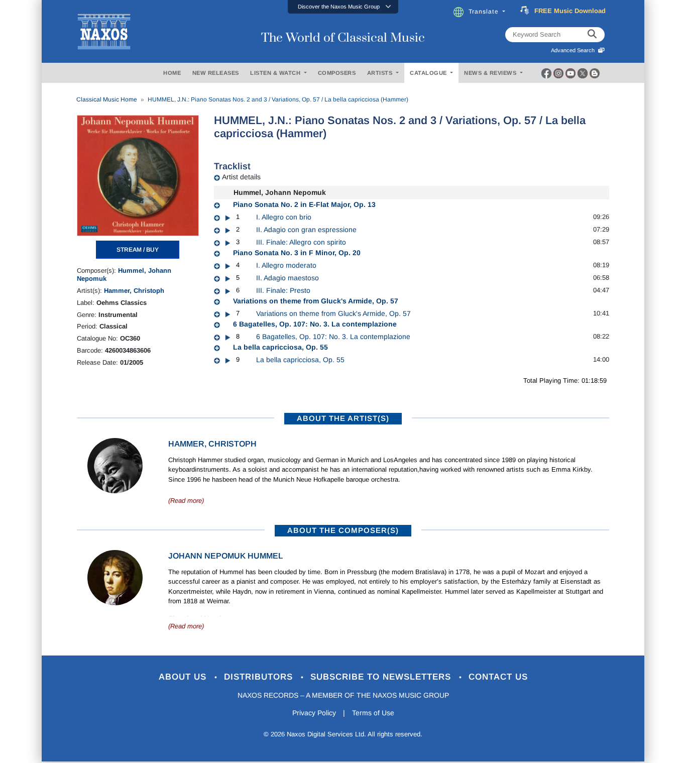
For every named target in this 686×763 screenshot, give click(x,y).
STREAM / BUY (138, 249)
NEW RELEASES (215, 73)
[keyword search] (592, 34)
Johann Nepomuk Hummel (225, 556)
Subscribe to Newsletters (382, 677)
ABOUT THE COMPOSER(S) (343, 530)
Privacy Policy (314, 713)
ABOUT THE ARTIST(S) (343, 418)
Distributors (260, 677)
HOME (172, 73)
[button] (343, 7)
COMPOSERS (337, 73)
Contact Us (498, 677)
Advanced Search (574, 50)
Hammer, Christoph (134, 290)
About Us (184, 677)
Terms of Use (373, 713)
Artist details (241, 177)
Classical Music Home (106, 99)
